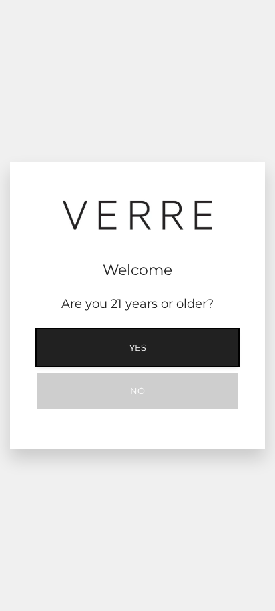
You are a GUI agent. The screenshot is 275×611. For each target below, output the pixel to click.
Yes (137, 347)
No (137, 390)
